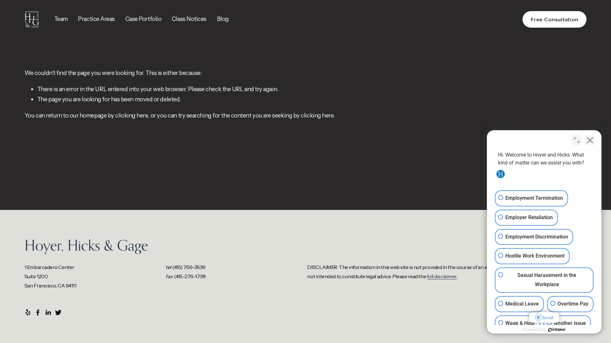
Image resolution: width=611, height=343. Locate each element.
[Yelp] (28, 312)
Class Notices (189, 19)
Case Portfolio (143, 19)
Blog (223, 19)
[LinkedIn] (48, 312)
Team (61, 19)
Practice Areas (96, 19)
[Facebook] (38, 312)
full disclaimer (442, 276)
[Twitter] (58, 312)
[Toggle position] (577, 140)
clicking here (131, 115)
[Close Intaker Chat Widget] (590, 140)
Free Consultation (555, 19)
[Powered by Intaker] (556, 330)
